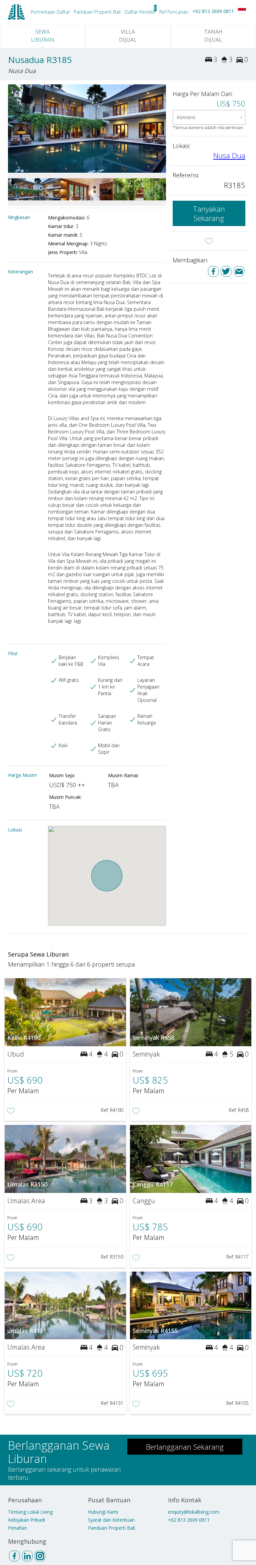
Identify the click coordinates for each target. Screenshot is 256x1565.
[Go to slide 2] (162, 128)
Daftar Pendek (140, 12)
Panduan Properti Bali (111, 1528)
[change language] (242, 10)
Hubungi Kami (103, 1512)
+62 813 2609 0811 (213, 11)
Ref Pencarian (173, 12)
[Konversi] (209, 117)
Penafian (17, 1528)
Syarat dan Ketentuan (111, 1520)
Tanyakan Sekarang (209, 213)
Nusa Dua (229, 155)
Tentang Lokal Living (30, 1512)
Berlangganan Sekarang (185, 1447)
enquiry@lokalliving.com (193, 1512)
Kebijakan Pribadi (26, 1520)
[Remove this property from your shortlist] (209, 241)
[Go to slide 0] (12, 128)
